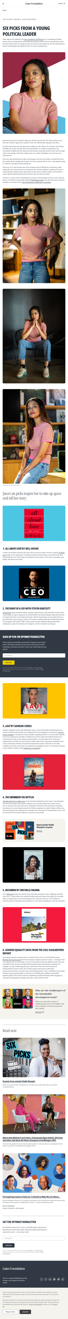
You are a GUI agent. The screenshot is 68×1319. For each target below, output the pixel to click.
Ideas (4, 10)
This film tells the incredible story (14, 801)
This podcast (7, 613)
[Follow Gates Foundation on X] (41, 1279)
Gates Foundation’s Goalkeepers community (36, 182)
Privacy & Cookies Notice (35, 1304)
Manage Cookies (10, 1312)
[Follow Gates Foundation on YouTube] (58, 1279)
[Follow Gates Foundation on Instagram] (54, 1279)
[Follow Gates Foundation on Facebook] (45, 1279)
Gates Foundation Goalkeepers (34, 39)
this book (10, 894)
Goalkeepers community (31, 748)
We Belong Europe (37, 180)
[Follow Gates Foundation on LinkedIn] (50, 1279)
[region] (34, 1303)
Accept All (25, 1312)
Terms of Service (38, 667)
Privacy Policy (30, 667)
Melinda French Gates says (12, 960)
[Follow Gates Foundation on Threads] (62, 1279)
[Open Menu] (3, 4)
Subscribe (8, 662)
